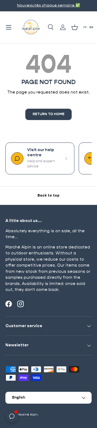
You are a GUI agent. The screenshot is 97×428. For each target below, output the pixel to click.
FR (85, 27)
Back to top (48, 195)
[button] (75, 27)
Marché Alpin (27, 414)
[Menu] (9, 27)
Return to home (48, 114)
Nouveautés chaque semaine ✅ (48, 5)
